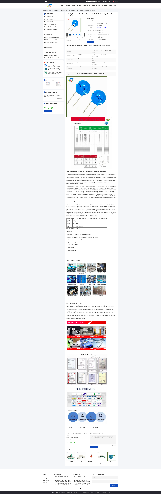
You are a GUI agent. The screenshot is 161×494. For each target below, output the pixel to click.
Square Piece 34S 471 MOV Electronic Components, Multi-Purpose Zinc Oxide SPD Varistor (54, 70)
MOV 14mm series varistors (74, 427)
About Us (79, 5)
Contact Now (90, 42)
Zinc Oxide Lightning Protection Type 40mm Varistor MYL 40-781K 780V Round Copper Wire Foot (55, 66)
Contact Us (104, 5)
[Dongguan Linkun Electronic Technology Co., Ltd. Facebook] (46, 1)
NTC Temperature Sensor (50, 29)
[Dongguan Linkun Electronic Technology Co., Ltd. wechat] (52, 108)
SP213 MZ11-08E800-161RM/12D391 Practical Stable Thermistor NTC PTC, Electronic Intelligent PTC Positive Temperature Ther (62, 477)
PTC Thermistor (48, 16)
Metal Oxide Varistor (55, 10)
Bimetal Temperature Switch (50, 37)
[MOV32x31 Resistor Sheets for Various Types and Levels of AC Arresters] (70, 456)
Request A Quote (106, 1)
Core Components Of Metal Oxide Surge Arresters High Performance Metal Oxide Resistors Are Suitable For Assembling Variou (101, 462)
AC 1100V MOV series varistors (99, 427)
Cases (114, 5)
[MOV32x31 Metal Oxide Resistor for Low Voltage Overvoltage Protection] (91, 456)
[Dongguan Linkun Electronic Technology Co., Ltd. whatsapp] (49, 108)
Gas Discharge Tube (48, 45)
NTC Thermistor (48, 21)
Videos (73, 5)
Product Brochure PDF (101, 27)
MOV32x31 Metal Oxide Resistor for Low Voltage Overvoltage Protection (91, 462)
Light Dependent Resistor (50, 42)
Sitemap (44, 485)
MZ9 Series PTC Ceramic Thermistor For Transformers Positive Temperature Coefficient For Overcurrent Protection (82, 477)
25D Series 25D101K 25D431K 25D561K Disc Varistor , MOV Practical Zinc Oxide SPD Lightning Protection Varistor (112, 462)
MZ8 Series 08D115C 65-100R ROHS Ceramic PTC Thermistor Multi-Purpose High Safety (82, 481)
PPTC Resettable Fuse (49, 39)
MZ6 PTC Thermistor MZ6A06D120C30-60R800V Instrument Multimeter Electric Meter (82, 484)
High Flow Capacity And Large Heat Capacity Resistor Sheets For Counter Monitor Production (81, 462)
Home (62, 5)
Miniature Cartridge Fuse (49, 55)
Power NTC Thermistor (49, 26)
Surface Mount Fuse (48, 50)
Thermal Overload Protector (50, 57)
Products (67, 5)
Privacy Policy (55, 492)
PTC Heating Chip (48, 19)
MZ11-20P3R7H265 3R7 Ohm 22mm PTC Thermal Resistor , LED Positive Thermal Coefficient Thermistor (63, 484)
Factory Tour (86, 5)
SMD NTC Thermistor (49, 24)
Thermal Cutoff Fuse (49, 52)
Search (99, 1)
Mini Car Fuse (47, 47)
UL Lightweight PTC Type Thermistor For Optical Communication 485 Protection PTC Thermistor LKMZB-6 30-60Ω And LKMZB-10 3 (63, 481)
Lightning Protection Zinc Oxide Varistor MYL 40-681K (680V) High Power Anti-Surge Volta (75, 39)
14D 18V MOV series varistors (86, 427)
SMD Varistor (47, 34)
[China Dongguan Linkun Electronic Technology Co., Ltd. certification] (48, 84)
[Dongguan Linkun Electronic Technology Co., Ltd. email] (45, 108)
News (110, 5)
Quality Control (96, 5)
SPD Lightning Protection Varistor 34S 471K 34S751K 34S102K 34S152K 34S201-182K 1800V (55, 73)
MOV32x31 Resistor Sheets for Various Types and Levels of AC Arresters (71, 462)
